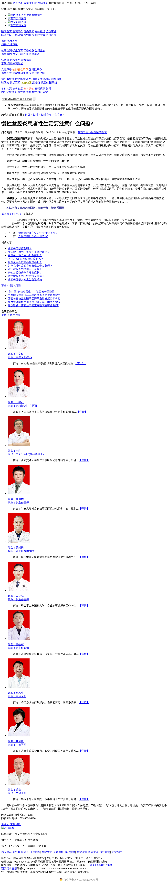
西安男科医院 (21, 2)
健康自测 (6, 50)
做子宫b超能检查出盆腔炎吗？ (25, 258)
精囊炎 (45, 82)
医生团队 (15, 315)
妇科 (4, 44)
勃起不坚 (15, 82)
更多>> (5, 285)
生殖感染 (45, 79)
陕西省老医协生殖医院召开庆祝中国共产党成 (34, 302)
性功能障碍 (21, 79)
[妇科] (17, 22)
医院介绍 (17, 213)
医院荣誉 (40, 34)
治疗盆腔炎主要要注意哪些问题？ (38, 232)
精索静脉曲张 (20, 73)
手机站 (33, 2)
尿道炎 (36, 82)
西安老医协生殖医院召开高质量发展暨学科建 (34, 298)
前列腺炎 (56, 79)
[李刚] (19, 445)
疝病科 (5, 60)
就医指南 (26, 60)
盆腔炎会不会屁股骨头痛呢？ (25, 255)
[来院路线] (7, 827)
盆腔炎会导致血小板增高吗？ (25, 262)
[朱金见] (19, 590)
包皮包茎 (26, 82)
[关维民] (19, 541)
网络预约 (15, 60)
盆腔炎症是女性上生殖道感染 (25, 279)
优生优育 (17, 50)
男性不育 (12, 41)
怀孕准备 (29, 50)
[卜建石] (19, 396)
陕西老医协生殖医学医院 (92, 132)
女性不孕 (12, 44)
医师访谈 (34, 54)
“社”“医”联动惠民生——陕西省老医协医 (31, 291)
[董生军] (19, 638)
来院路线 (17, 63)
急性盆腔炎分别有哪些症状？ (25, 272)
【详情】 (80, 363)
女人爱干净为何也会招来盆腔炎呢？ (29, 252)
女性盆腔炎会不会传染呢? (33, 236)
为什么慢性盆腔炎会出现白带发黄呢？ (30, 265)
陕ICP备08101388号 (101, 865)
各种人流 (6, 88)
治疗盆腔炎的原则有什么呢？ (25, 269)
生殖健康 (34, 79)
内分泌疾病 (7, 92)
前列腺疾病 (7, 79)
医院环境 (51, 34)
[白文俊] (19, 348)
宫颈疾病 (40, 88)
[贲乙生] (19, 687)
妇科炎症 (17, 88)
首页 (27, 114)
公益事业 (51, 31)
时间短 (5, 82)
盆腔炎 (58, 114)
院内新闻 (29, 31)
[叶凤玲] (19, 735)
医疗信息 (105, 852)
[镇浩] (19, 784)
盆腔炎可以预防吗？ (20, 248)
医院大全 (93, 852)
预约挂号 (29, 34)
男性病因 (6, 54)
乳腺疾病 (20, 92)
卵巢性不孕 (35, 69)
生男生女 (40, 50)
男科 (4, 41)
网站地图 (43, 2)
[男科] (17, 18)
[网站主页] (25, 15)
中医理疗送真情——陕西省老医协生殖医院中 (34, 295)
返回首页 (6, 213)
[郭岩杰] (19, 493)
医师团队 (6, 34)
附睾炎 (53, 82)
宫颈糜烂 (31, 92)
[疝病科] (17, 25)
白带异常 (42, 92)
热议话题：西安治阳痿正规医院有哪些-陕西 (33, 305)
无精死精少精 (37, 73)
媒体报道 (40, 31)
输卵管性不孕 (20, 69)
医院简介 (17, 31)
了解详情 (17, 34)
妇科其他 (29, 88)
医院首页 (6, 31)
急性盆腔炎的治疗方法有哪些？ (26, 276)
